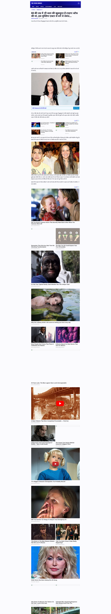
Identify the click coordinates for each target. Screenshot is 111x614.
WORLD (37, 6)
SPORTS (42, 6)
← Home (33, 9)
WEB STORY (60, 6)
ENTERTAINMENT (48, 6)
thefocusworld (34, 18)
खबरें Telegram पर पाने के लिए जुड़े (39, 108)
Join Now (76, 108)
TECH (55, 6)
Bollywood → (40, 9)
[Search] (79, 3)
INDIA (33, 6)
